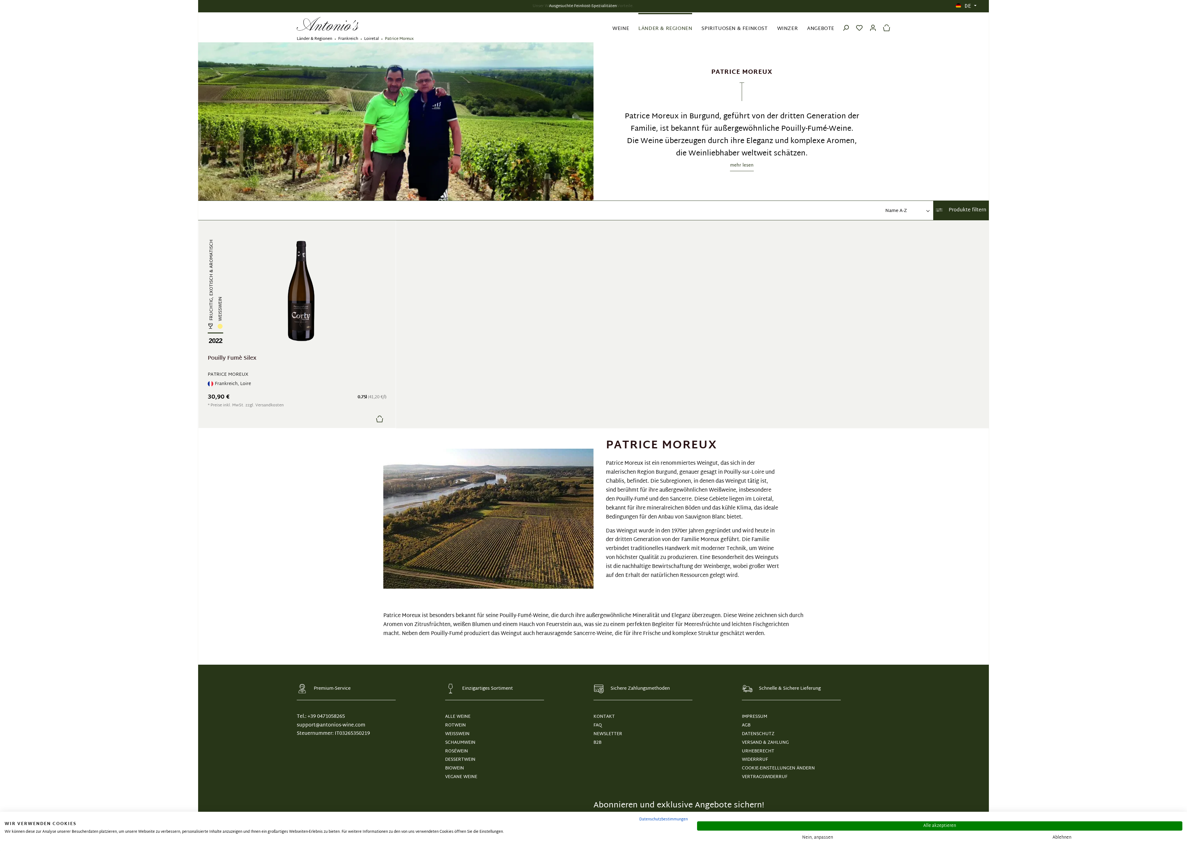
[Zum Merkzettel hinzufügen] (364, 418)
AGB (746, 725)
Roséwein (456, 751)
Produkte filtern (966, 210)
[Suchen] (846, 24)
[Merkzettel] (859, 24)
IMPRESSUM (754, 717)
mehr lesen (742, 165)
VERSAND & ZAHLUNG (765, 743)
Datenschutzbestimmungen (663, 819)
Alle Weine (457, 717)
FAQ (598, 725)
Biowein (454, 768)
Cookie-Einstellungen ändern (778, 768)
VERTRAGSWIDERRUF (764, 777)
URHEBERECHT (758, 751)
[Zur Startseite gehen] (328, 24)
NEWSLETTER (608, 734)
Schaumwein (460, 743)
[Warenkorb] (885, 24)
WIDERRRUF (755, 760)
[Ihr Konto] (873, 24)
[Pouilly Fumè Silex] (301, 291)
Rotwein (455, 725)
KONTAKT (604, 717)
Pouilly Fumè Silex (232, 359)
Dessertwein (460, 760)
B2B (598, 743)
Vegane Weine (461, 777)
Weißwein (457, 734)
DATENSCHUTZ (758, 734)
